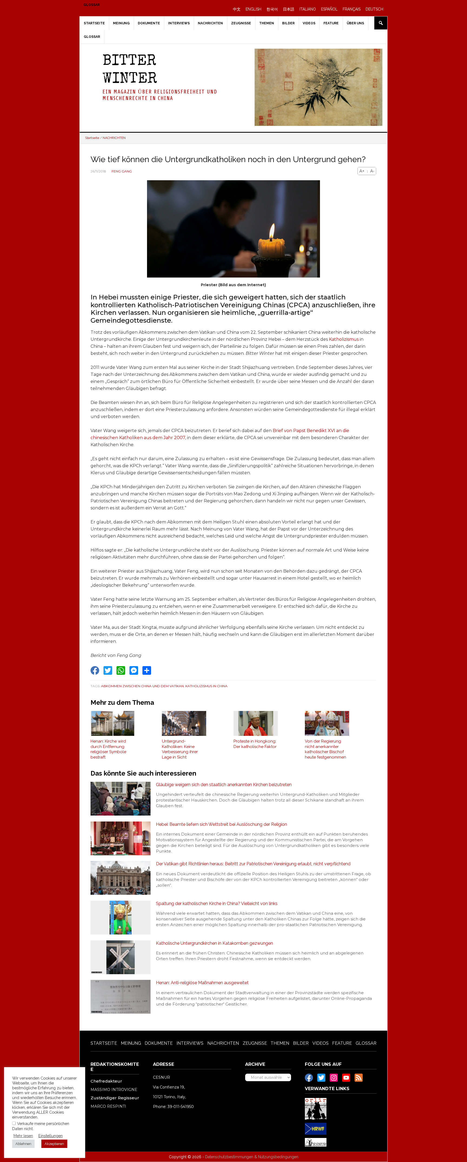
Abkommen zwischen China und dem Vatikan (142, 686)
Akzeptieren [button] (54, 1144)
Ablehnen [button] (23, 1144)
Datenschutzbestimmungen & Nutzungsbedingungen (251, 1157)
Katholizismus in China (206, 686)
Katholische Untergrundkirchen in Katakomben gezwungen (214, 943)
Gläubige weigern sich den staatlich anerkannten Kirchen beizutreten (224, 784)
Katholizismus (344, 339)
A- (372, 171)
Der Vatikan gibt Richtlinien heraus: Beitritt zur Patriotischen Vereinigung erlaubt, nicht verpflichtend (253, 863)
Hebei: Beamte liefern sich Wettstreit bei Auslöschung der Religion (221, 824)
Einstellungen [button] (50, 1135)
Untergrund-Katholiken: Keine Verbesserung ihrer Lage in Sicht (180, 749)
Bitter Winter (129, 70)
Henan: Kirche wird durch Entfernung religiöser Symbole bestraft (108, 749)
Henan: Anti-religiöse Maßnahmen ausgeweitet (202, 982)
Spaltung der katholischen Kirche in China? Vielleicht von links (217, 903)
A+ (362, 171)
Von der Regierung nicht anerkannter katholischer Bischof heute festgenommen (325, 749)
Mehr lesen (23, 1135)
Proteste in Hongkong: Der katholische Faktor (255, 744)
